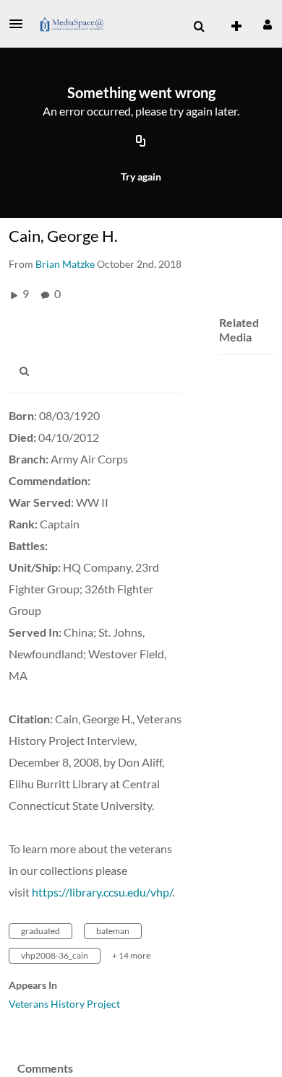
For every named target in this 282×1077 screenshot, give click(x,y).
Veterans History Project (64, 1004)
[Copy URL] (141, 142)
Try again (141, 176)
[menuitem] (199, 27)
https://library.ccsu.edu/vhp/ (102, 892)
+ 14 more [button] (131, 955)
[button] (20, 24)
